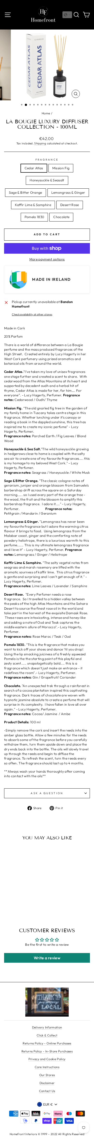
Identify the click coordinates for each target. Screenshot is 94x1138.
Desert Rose (69, 205)
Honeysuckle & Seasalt (47, 180)
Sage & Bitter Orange (25, 192)
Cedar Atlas (34, 168)
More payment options (47, 259)
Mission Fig (61, 168)
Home (46, 113)
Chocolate (61, 217)
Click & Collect (47, 1035)
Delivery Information (47, 1027)
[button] (67, 14)
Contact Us (47, 1091)
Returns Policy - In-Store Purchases (47, 1051)
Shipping (40, 143)
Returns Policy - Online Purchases (47, 1043)
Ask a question (47, 793)
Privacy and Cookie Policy (47, 1059)
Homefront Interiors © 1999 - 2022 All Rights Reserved (47, 1134)
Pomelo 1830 (34, 217)
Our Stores (47, 1075)
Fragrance (47, 159)
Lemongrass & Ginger (68, 192)
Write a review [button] (47, 957)
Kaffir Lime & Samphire (33, 205)
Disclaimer (47, 1083)
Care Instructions (47, 1067)
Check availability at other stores (32, 314)
